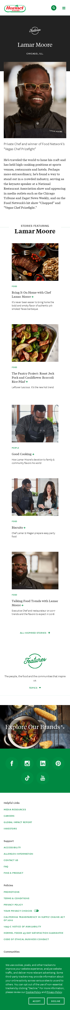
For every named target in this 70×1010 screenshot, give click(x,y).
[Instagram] (27, 763)
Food (14, 286)
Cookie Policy (33, 992)
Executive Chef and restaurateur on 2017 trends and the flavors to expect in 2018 (33, 612)
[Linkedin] (42, 763)
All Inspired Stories (33, 632)
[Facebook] (11, 763)
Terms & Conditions (16, 898)
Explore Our (33, 726)
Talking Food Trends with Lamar (35, 603)
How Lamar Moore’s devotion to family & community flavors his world (33, 461)
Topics (33, 687)
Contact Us (11, 860)
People (15, 447)
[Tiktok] (27, 778)
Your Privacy (18, 910)
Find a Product (13, 872)
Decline (55, 1001)
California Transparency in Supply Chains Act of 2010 (34, 918)
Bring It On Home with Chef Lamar (31, 294)
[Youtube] (42, 778)
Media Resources (15, 809)
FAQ (6, 866)
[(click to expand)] (63, 8)
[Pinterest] (58, 763)
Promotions (12, 892)
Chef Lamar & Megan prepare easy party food (33, 534)
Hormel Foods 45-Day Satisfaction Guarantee (33, 932)
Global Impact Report (18, 822)
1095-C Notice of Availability (22, 926)
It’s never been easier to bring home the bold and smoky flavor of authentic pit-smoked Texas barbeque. (33, 305)
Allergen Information (18, 853)
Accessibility (12, 847)
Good (22, 454)
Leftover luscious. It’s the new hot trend (33, 387)
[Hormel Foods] (15, 9)
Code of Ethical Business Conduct (26, 939)
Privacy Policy (13, 904)
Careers (9, 815)
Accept (37, 1001)
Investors (10, 828)
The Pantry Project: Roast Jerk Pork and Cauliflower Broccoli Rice (33, 377)
